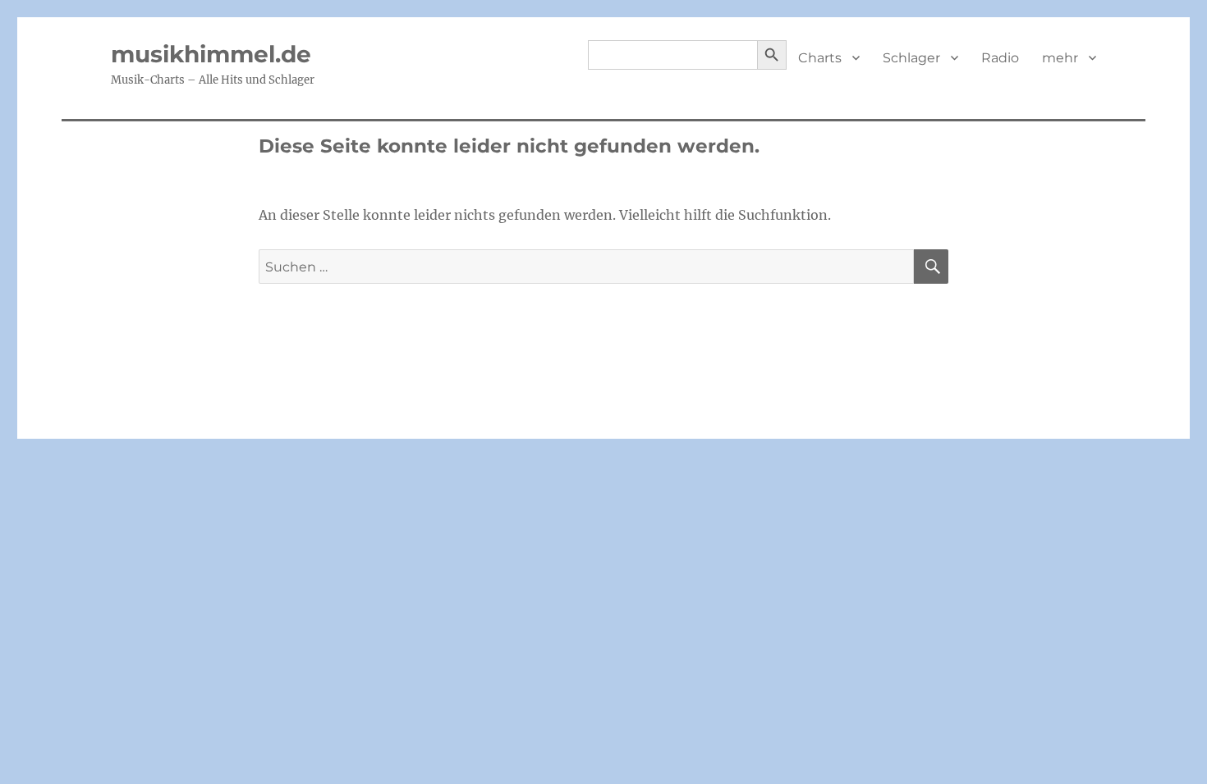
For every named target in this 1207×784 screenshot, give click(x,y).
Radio (1000, 58)
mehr (1060, 58)
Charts (820, 58)
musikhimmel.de (211, 54)
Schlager (911, 58)
